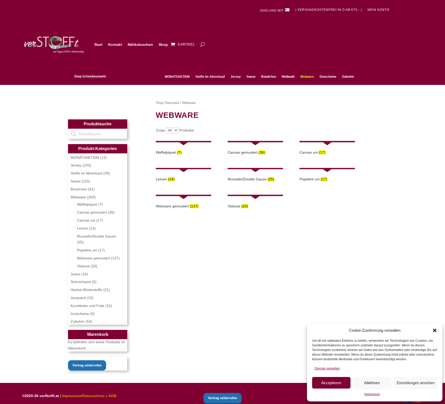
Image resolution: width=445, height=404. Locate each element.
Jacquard (78, 298)
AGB (112, 396)
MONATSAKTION (177, 76)
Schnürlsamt (81, 282)
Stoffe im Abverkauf (210, 76)
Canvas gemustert (92, 212)
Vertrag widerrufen (87, 365)
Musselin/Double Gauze (96, 236)
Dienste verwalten (327, 368)
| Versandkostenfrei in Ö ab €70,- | (328, 10)
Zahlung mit (272, 10)
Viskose (83, 266)
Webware (307, 76)
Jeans (75, 274)
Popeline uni (87, 250)
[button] (434, 330)
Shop (163, 44)
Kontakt (115, 44)
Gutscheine (328, 76)
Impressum (372, 394)
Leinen (82, 228)
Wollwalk (288, 76)
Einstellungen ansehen (415, 383)
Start (98, 44)
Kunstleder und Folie (87, 306)
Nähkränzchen (140, 44)
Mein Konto (378, 10)
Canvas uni (86, 220)
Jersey (235, 76)
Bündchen (268, 76)
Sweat (250, 76)
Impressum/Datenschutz (83, 396)
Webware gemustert (93, 258)
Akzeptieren (331, 383)
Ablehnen (372, 383)
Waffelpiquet (87, 204)
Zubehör (348, 76)
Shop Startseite (167, 103)
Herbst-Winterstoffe (86, 290)
